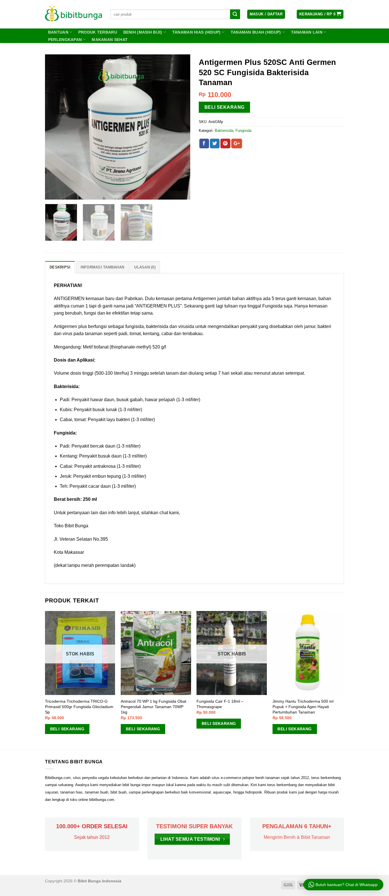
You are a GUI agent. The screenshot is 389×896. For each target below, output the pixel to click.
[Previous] (55, 127)
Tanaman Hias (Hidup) (196, 32)
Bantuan (58, 32)
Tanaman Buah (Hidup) (256, 32)
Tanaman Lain (306, 32)
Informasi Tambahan (102, 267)
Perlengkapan (65, 39)
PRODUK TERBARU (97, 32)
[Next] (180, 127)
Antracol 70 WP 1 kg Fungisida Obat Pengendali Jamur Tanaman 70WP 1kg (153, 706)
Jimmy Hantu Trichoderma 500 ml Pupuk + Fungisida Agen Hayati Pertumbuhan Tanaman (303, 706)
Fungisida (243, 130)
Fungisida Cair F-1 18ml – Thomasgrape (219, 704)
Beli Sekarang (224, 107)
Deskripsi (60, 267)
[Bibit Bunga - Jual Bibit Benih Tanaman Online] (73, 14)
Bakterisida (224, 130)
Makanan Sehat (110, 39)
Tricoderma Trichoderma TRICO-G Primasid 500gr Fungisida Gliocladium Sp (79, 706)
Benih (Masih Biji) (142, 32)
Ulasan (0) (144, 267)
